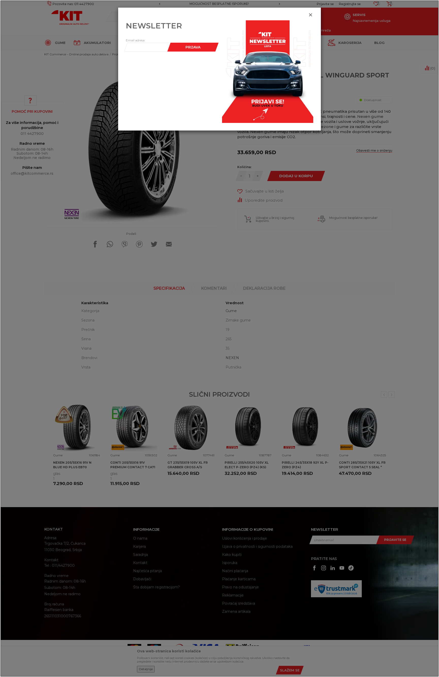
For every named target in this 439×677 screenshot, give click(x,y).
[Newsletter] (267, 71)
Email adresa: (135, 40)
